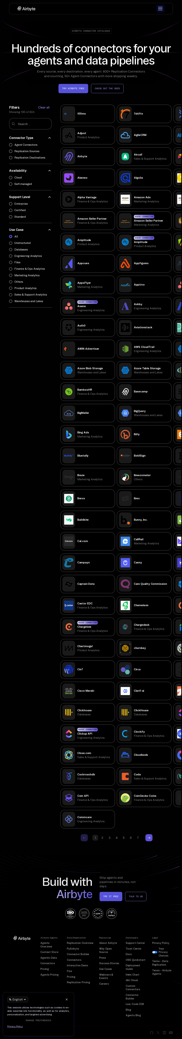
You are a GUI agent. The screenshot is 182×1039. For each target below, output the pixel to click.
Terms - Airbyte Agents (161, 972)
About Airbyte (108, 943)
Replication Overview (80, 943)
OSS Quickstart (135, 959)
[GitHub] (151, 1032)
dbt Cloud (132, 980)
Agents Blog (133, 1015)
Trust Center (133, 948)
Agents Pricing (49, 974)
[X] (158, 1032)
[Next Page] (148, 837)
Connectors (47, 963)
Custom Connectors (133, 987)
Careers (104, 983)
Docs (129, 954)
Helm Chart (132, 974)
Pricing (44, 969)
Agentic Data (48, 957)
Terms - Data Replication (160, 963)
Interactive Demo (77, 965)
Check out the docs (107, 88)
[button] (160, 9)
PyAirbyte (73, 948)
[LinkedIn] (164, 1032)
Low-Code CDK (135, 1004)
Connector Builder (78, 954)
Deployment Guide (133, 967)
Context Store (49, 952)
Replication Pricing (78, 982)
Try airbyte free (73, 88)
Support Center (135, 943)
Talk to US (136, 896)
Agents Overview (46, 945)
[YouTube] (171, 1032)
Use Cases (105, 969)
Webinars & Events (106, 976)
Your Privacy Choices (163, 952)
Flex (69, 971)
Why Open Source (105, 950)
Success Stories (109, 963)
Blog (128, 1009)
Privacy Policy (160, 943)
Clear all (44, 107)
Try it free (111, 896)
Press (102, 957)
